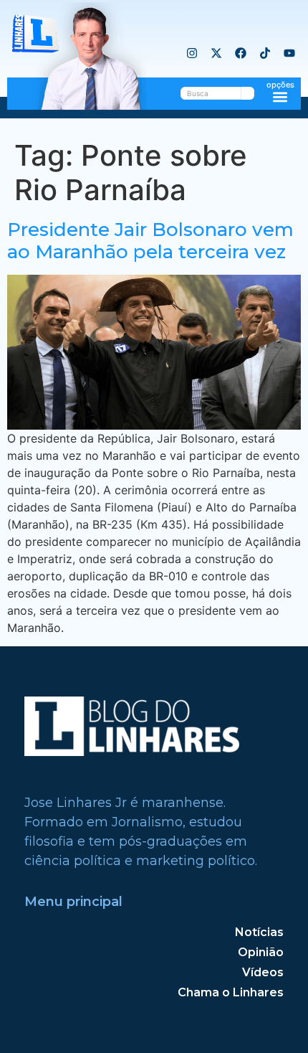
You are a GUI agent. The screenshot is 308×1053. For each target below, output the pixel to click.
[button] (280, 96)
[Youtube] (289, 53)
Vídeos (263, 972)
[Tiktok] (265, 53)
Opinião (261, 952)
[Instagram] (192, 53)
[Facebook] (240, 53)
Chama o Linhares (231, 992)
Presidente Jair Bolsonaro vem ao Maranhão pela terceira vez (150, 240)
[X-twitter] (216, 53)
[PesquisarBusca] (247, 93)
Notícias (259, 932)
